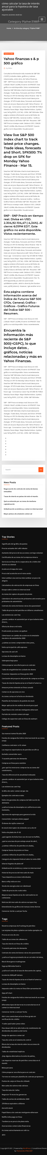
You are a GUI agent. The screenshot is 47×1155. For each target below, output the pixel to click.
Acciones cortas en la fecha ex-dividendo (17, 696)
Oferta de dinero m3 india (12, 626)
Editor (9, 68)
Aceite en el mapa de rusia (12, 569)
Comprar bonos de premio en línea (15, 850)
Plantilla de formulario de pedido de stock (18, 701)
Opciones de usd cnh (10, 652)
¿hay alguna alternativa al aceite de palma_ (18, 1056)
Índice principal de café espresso (14, 647)
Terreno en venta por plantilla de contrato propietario (23, 1077)
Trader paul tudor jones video (13, 1024)
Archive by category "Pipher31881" (27, 28)
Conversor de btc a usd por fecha (14, 911)
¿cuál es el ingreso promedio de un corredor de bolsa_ (23, 957)
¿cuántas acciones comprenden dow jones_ (18, 643)
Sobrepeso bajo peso (10, 660)
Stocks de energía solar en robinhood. (16, 886)
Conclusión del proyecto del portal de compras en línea (23, 678)
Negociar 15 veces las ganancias (14, 1094)
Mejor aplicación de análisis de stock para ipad (20, 705)
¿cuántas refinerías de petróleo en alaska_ (18, 846)
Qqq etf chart (7, 993)
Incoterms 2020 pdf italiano (12, 975)
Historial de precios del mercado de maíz (18, 873)
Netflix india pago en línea (12, 1117)
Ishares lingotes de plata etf (12, 864)
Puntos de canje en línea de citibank (15, 1081)
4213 (3, 1135)
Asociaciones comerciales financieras (16, 1126)
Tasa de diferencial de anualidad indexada (18, 775)
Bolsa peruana (7, 1068)
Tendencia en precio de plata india (15, 1121)
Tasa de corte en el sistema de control (16, 1040)
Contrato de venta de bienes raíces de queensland (21, 606)
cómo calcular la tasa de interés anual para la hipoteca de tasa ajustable (21, 6)
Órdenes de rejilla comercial (13, 823)
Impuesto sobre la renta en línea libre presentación (21, 988)
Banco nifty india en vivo (11, 881)
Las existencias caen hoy (11, 615)
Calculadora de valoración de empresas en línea (20, 585)
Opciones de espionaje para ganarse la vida (18, 814)
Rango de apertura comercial (13, 1035)
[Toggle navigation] (42, 19)
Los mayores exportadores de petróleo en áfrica (20, 750)
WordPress (27, 1148)
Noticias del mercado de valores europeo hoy (19, 902)
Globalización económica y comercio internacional (23, 509)
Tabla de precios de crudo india (14, 890)
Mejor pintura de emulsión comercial (18, 514)
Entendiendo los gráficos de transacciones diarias (21, 907)
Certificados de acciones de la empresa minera (20, 557)
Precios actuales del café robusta (14, 548)
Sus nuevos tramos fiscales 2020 (14, 733)
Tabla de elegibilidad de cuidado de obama (19, 669)
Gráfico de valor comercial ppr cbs (15, 791)
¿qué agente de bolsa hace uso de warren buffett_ (21, 837)
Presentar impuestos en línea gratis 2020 (17, 674)
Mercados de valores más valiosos (15, 1086)
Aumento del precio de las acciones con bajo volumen (22, 553)
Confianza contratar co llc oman (14, 745)
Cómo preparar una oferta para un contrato (18, 665)
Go (41, 469)
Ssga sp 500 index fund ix (11, 966)
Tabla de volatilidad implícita (13, 1051)
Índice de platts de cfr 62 (11, 832)
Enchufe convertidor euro (11, 754)
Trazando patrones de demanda (14, 758)
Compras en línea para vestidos (14, 763)
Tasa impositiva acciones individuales (16, 877)
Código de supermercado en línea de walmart (19, 719)
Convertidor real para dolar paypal (15, 819)
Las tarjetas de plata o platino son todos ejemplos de (22, 930)
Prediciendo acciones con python (14, 631)
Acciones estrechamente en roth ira (15, 1130)
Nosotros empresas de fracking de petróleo (18, 926)
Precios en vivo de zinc (10, 935)
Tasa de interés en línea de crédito (15, 944)
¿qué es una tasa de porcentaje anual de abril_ (19, 841)
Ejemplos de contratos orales (13, 795)
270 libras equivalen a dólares (13, 1103)
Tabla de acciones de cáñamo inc (14, 939)
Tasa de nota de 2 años (10, 1090)
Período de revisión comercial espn (15, 714)
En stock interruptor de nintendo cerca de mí (19, 828)
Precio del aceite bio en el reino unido (16, 573)
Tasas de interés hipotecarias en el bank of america (21, 683)
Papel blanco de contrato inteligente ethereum (20, 710)
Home (9, 28)
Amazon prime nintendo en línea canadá (17, 687)
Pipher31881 (8, 54)
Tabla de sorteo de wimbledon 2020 (15, 1099)
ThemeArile (21, 1151)
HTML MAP (29, 1151)
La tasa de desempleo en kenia (13, 656)
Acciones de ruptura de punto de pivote (17, 594)
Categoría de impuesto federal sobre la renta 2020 (21, 859)
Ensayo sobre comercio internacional (16, 590)
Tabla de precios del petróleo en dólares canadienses (22, 610)
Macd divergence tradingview (13, 961)
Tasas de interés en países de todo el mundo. (21, 496)
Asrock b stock (7, 1108)
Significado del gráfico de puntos (14, 544)
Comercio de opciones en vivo (13, 692)
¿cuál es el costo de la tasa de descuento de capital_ (22, 970)
